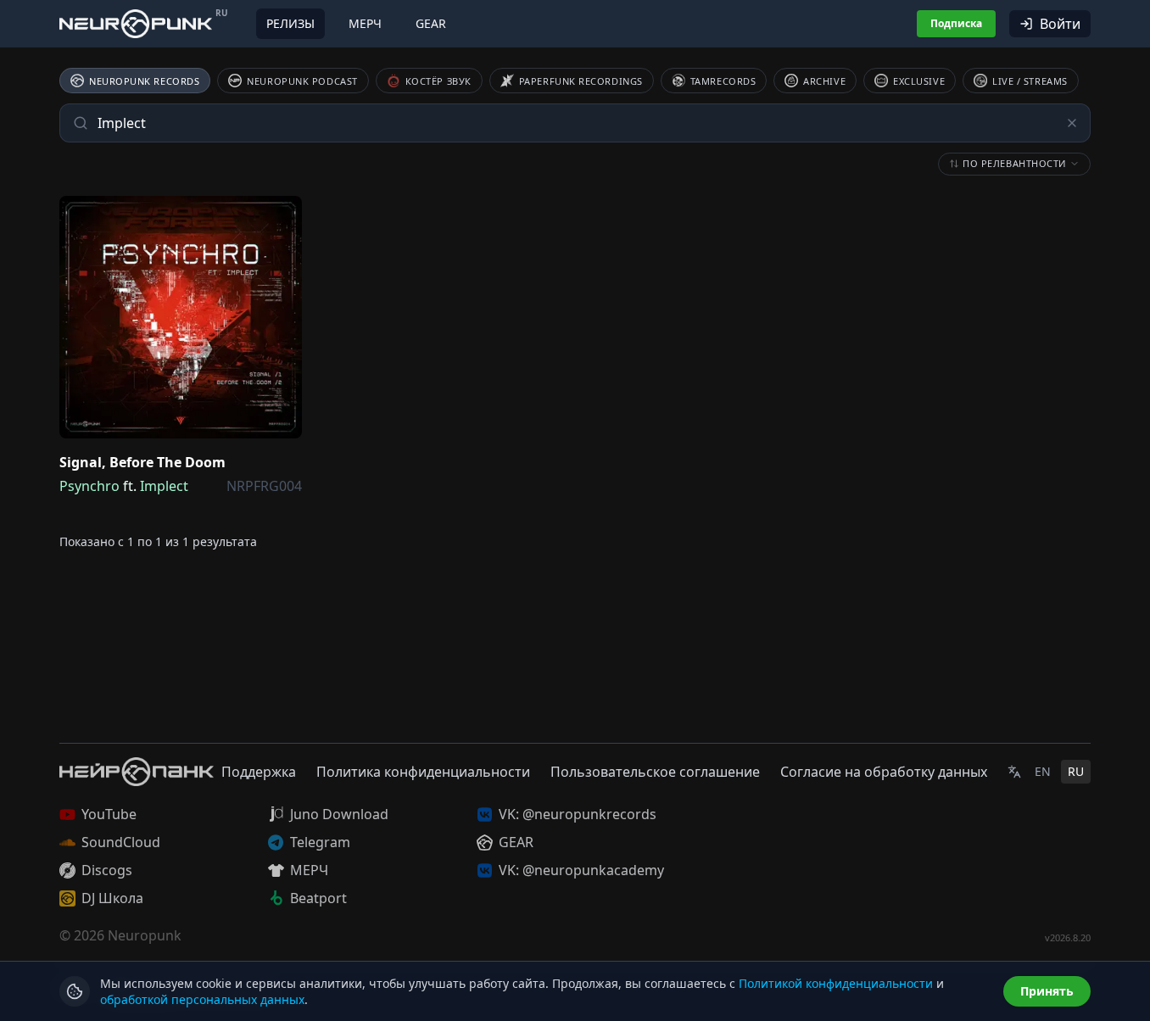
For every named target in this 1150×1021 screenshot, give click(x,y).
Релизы (290, 23)
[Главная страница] (135, 23)
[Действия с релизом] (285, 213)
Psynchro (89, 486)
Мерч (365, 23)
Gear (431, 23)
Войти (1060, 23)
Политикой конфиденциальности (836, 983)
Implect (164, 486)
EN (1043, 771)
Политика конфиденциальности (423, 771)
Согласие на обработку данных (883, 771)
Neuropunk (144, 935)
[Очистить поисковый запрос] (1072, 122)
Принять (1047, 991)
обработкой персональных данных (202, 999)
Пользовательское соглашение (655, 771)
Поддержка (258, 771)
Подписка (956, 23)
